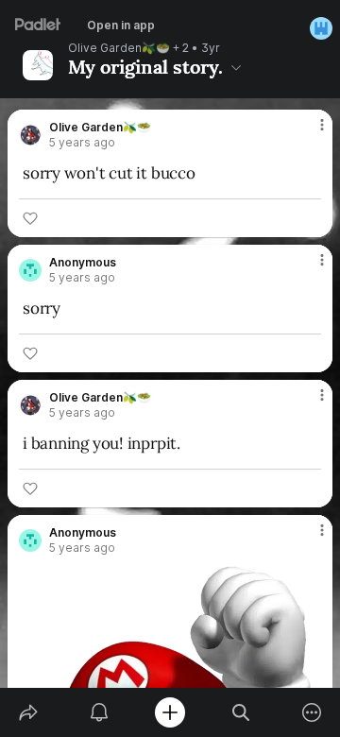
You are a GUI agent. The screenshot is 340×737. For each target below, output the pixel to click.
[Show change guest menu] (321, 28)
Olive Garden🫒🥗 (119, 48)
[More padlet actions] (312, 712)
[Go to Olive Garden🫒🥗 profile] (30, 135)
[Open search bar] (241, 712)
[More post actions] (309, 132)
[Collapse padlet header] (236, 67)
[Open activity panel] (99, 712)
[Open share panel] (28, 712)
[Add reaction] (30, 218)
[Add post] (169, 712)
